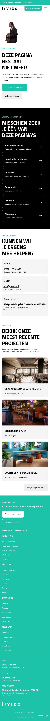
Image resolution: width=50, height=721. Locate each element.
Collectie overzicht (9, 570)
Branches (5, 632)
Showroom (6, 612)
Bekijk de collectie (12, 96)
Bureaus (5, 588)
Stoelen (5, 574)
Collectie (5, 641)
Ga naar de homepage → (14, 87)
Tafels (4, 592)
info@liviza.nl (11, 286)
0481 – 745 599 (12, 269)
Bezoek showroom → (13, 522)
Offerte (43, 715)
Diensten (5, 559)
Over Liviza (6, 645)
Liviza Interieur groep (28, 712)
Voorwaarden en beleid (25, 717)
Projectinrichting (8, 637)
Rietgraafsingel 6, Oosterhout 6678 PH (24, 304)
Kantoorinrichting (8, 541)
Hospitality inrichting (10, 545)
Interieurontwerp (8, 550)
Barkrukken (6, 579)
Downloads (6, 617)
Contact (5, 603)
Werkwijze (6, 554)
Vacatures (6, 621)
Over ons (5, 608)
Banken (5, 583)
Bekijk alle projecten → (36, 487)
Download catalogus (13, 530)
